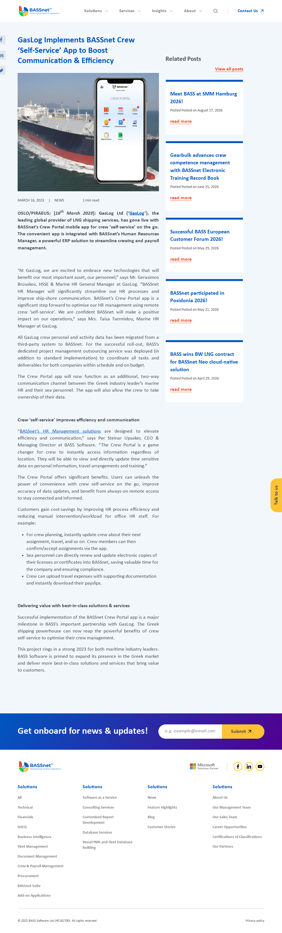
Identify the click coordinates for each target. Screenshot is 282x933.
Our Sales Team (225, 817)
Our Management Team (232, 808)
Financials (25, 817)
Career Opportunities (230, 827)
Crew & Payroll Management (41, 866)
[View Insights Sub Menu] (171, 11)
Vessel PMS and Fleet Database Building (107, 845)
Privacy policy (255, 921)
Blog (151, 817)
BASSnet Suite (29, 886)
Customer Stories (161, 827)
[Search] (215, 11)
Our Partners (223, 847)
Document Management (37, 857)
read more (181, 121)
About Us (220, 798)
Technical (25, 808)
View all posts (229, 69)
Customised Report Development (98, 820)
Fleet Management (33, 847)
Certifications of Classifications (237, 837)
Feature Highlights (162, 808)
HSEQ (22, 827)
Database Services (97, 833)
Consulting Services (98, 808)
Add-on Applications (34, 896)
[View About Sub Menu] (201, 11)
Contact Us (248, 11)
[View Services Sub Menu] (139, 11)
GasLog (137, 213)
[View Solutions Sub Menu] (106, 11)
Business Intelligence (34, 837)
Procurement (28, 876)
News (152, 798)
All (19, 798)
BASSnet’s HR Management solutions (60, 431)
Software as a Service (100, 798)
